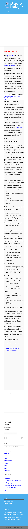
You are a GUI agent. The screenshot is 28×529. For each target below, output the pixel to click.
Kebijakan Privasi (8, 503)
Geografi (11, 45)
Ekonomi (6, 465)
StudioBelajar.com (7, 45)
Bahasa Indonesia (8, 460)
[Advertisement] (14, 29)
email (14, 515)
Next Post (22, 438)
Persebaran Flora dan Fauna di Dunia (12, 96)
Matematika (6, 453)
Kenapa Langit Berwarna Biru (12, 348)
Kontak (5, 505)
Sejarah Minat (7, 470)
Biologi (5, 458)
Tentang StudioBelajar (8, 501)
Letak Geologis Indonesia (11, 346)
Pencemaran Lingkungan (11, 350)
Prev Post (5, 438)
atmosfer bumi (19, 127)
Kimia (5, 456)
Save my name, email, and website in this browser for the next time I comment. (7, 427)
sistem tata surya (11, 55)
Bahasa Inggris (7, 461)
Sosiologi (6, 466)
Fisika (5, 455)
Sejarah (5, 468)
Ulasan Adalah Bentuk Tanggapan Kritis (13, 483)
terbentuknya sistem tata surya (10, 65)
